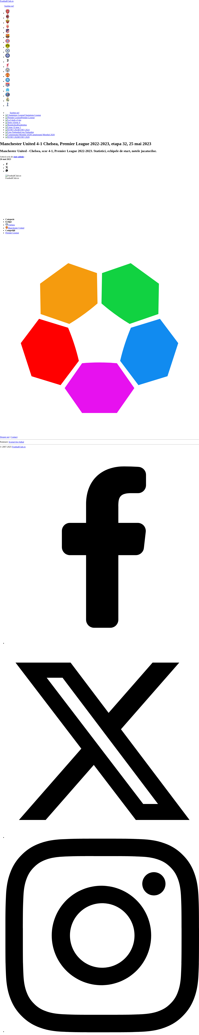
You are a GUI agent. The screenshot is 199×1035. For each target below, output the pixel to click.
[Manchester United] (7, 76)
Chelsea (11, 225)
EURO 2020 (24, 137)
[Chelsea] (7, 52)
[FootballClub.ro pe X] (102, 837)
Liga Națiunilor (27, 132)
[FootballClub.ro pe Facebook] (102, 643)
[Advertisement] (20, 198)
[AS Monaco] (7, 28)
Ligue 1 (17, 127)
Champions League (32, 115)
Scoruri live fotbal (16, 442)
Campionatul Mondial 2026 (43, 135)
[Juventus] (7, 62)
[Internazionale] (7, 57)
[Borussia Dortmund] (7, 47)
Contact (14, 437)
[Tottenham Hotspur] (7, 106)
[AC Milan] (7, 18)
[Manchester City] (7, 71)
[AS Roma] (7, 23)
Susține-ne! (9, 6)
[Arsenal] (7, 13)
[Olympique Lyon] (7, 86)
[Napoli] (7, 81)
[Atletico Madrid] (7, 32)
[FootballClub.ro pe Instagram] (102, 1031)
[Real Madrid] (7, 101)
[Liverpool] (7, 67)
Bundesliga (22, 125)
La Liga (17, 120)
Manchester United (16, 228)
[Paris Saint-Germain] (7, 96)
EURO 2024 (24, 130)
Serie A (17, 122)
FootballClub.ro (7, 1)
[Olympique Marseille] (7, 91)
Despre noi (4, 437)
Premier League (28, 117)
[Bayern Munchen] (7, 42)
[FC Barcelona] (7, 37)
